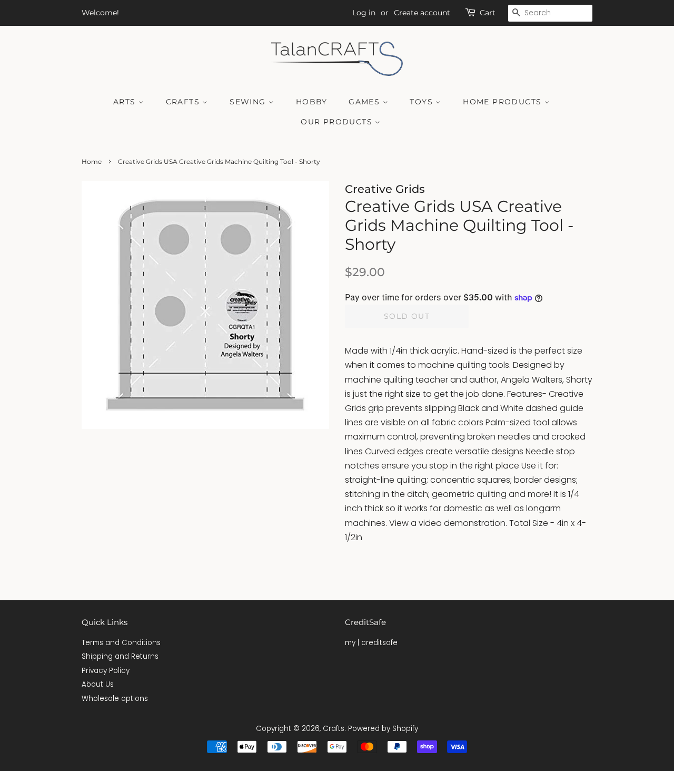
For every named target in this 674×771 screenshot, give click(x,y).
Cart (487, 12)
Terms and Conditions (121, 643)
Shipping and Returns (120, 656)
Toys (422, 101)
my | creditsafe (371, 643)
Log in (363, 12)
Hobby (312, 101)
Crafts (184, 101)
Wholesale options (115, 699)
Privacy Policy (106, 671)
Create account (422, 12)
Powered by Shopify (383, 729)
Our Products (338, 121)
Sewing (249, 101)
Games (365, 101)
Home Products (503, 101)
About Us (98, 684)
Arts (125, 101)
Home (92, 161)
